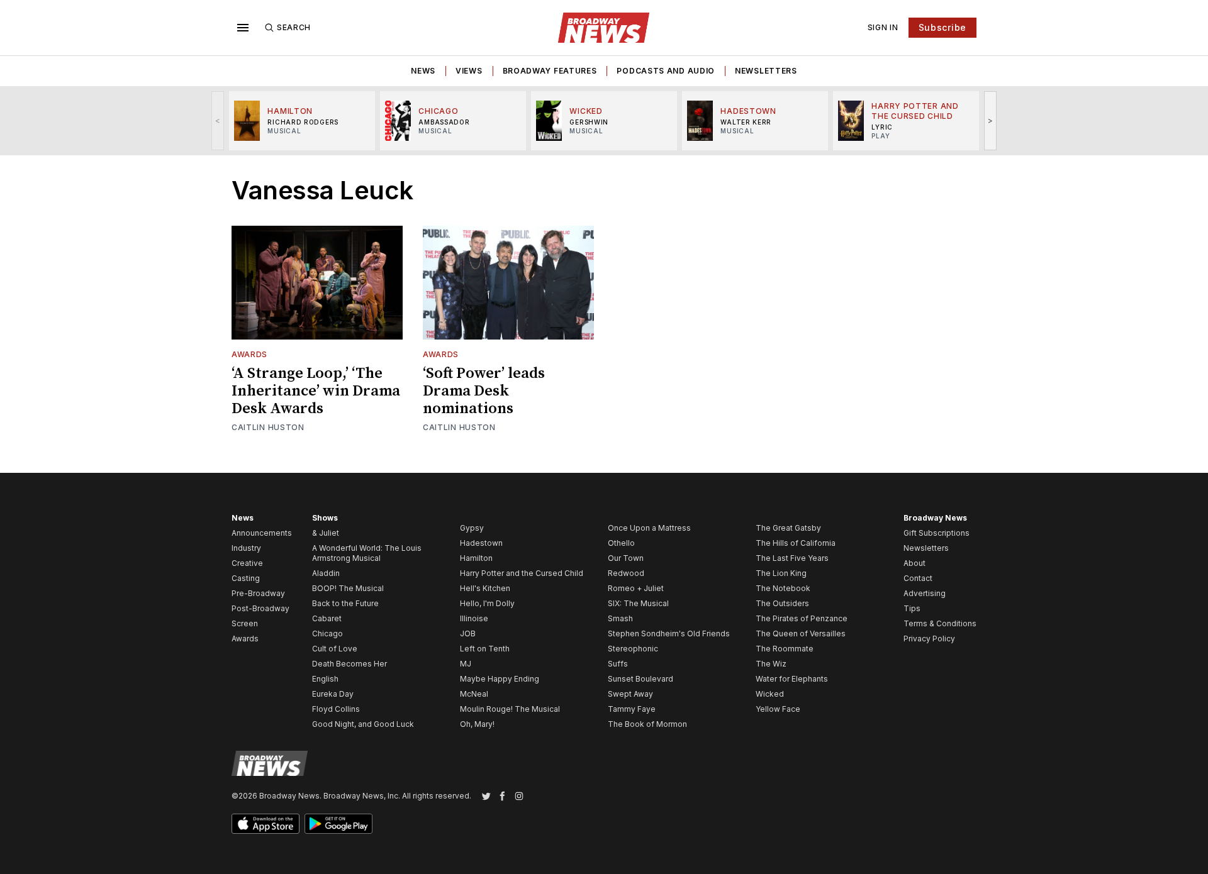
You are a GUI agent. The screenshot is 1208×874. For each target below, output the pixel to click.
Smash (620, 618)
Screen (245, 623)
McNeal (474, 694)
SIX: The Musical (638, 603)
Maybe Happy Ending (499, 678)
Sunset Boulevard (640, 678)
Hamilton (476, 558)
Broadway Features (550, 70)
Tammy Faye (632, 709)
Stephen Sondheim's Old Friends (669, 633)
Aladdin (326, 573)
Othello (621, 543)
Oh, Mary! (477, 724)
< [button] (218, 120)
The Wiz (771, 663)
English (325, 678)
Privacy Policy (929, 638)
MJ (465, 663)
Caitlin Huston (268, 427)
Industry (246, 548)
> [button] (990, 120)
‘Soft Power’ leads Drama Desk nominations (484, 391)
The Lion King (781, 573)
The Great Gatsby (788, 528)
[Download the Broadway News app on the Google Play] (338, 824)
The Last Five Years (792, 558)
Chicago (327, 633)
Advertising (924, 593)
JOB (468, 633)
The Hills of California (796, 543)
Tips (911, 608)
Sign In (883, 27)
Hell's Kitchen (485, 588)
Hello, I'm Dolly (487, 603)
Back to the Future (345, 603)
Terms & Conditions (939, 623)
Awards (249, 354)
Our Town (626, 558)
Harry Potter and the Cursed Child (521, 573)
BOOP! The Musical (348, 588)
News (423, 70)
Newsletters (766, 70)
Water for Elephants (792, 678)
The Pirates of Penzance (801, 618)
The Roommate (785, 648)
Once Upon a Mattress (649, 528)
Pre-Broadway (258, 593)
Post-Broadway (260, 608)
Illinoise (474, 618)
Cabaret (327, 618)
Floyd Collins (336, 709)
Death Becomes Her (349, 663)
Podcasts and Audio (666, 70)
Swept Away (630, 694)
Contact (917, 578)
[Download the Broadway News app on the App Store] (265, 824)
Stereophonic (633, 648)
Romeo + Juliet (636, 588)
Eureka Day (333, 694)
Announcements (262, 533)
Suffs (618, 663)
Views (469, 70)
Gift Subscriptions (936, 533)
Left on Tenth (485, 648)
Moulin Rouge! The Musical (510, 709)
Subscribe (942, 27)
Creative (247, 563)
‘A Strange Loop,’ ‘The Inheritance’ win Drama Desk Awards (316, 391)
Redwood (626, 573)
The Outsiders (782, 603)
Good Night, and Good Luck (363, 724)
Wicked (770, 694)
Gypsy (472, 528)
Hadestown (481, 543)
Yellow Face (778, 709)
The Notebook (783, 588)
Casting (246, 578)
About (914, 563)
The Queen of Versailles (801, 633)
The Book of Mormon (647, 724)
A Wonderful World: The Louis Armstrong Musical (367, 553)
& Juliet (325, 533)
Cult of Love (334, 648)
